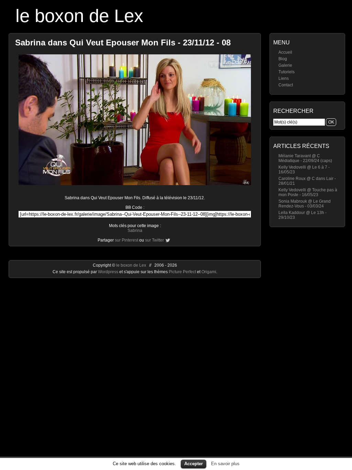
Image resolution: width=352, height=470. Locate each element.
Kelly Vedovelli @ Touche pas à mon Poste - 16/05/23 (307, 192)
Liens (283, 78)
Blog (282, 58)
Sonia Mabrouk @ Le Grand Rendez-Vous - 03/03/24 (304, 204)
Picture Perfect (182, 271)
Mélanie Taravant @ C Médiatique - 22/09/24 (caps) (305, 158)
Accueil (285, 52)
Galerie (285, 65)
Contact (285, 85)
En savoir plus (225, 463)
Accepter (193, 463)
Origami (208, 271)
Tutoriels (286, 72)
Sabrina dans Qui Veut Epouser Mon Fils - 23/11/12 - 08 (123, 42)
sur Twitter (154, 240)
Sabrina (135, 230)
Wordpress (108, 271)
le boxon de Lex (79, 16)
